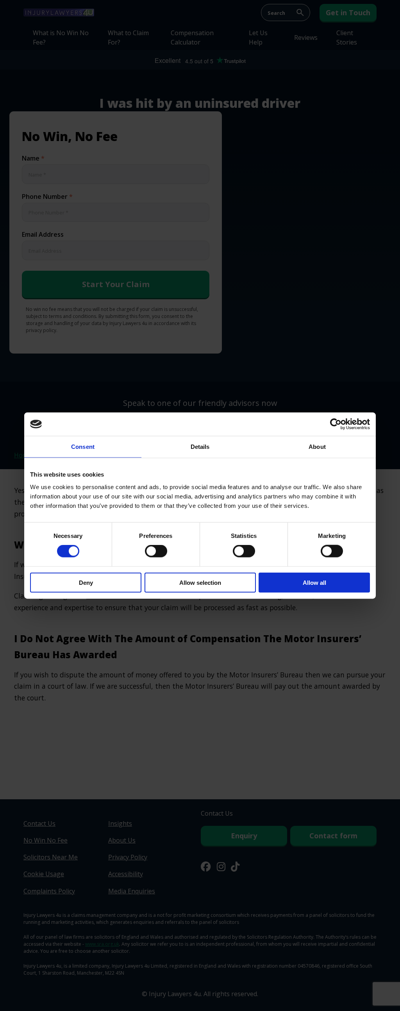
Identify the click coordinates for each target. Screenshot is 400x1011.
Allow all (314, 582)
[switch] (156, 551)
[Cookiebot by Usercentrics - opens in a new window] (336, 424)
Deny (86, 582)
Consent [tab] (83, 446)
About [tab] (317, 446)
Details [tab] (200, 446)
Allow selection (200, 582)
